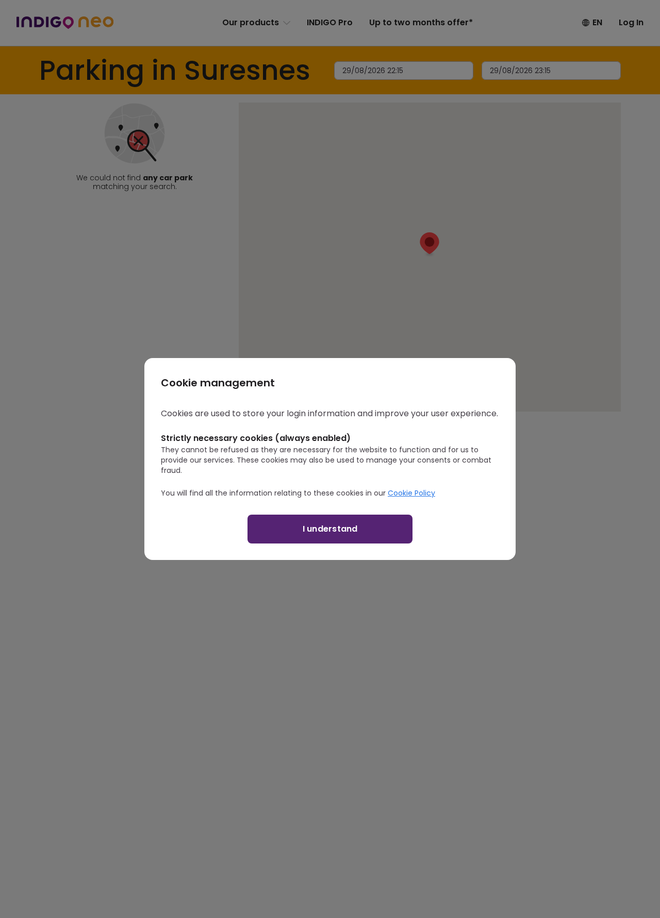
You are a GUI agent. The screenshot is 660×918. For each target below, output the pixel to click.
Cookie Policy (411, 493)
